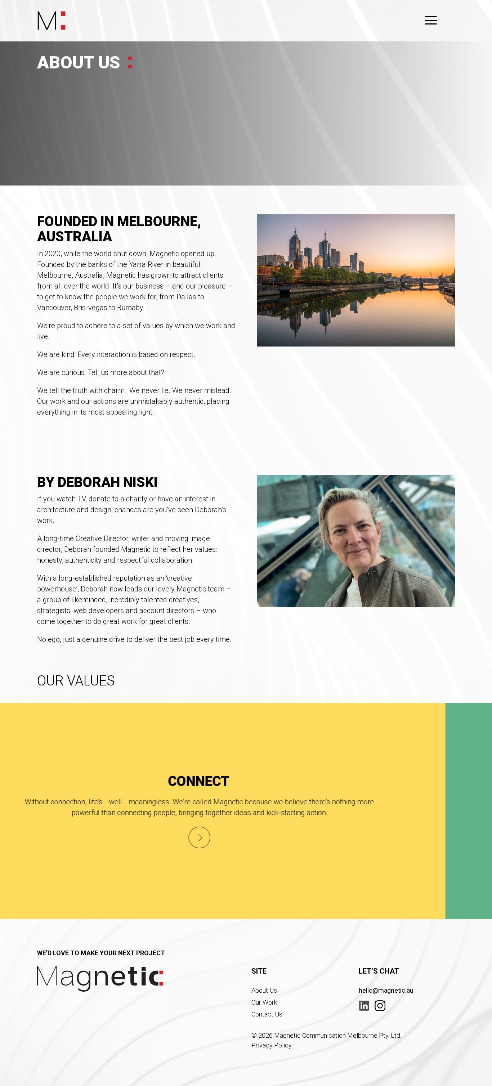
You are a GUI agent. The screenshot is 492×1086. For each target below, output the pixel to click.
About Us (264, 990)
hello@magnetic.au (386, 990)
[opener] (431, 20)
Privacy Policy (271, 1045)
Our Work (264, 1002)
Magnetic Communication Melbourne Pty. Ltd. (337, 1035)
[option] (246, 811)
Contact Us (266, 1014)
